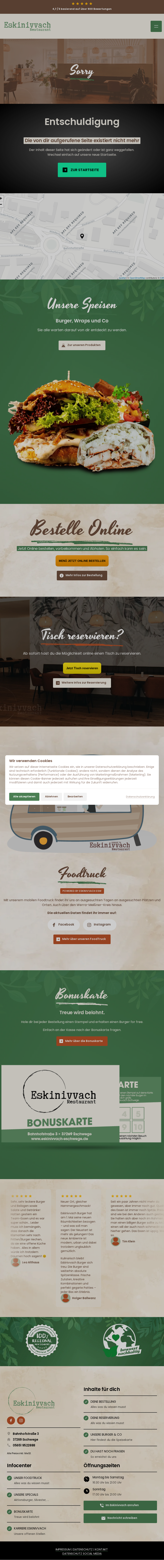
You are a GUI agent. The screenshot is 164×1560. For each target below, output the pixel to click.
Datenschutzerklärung (140, 797)
